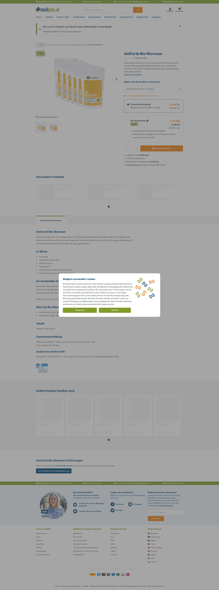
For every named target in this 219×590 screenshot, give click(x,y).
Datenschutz (87, 301)
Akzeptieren (80, 310)
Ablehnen (114, 310)
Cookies (103, 301)
